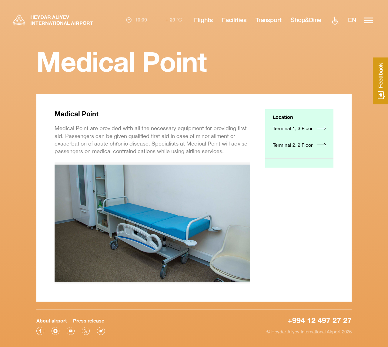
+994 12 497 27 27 (320, 320)
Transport (269, 19)
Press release (88, 320)
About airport (51, 320)
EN (352, 19)
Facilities (234, 19)
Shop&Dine (306, 19)
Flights (203, 19)
